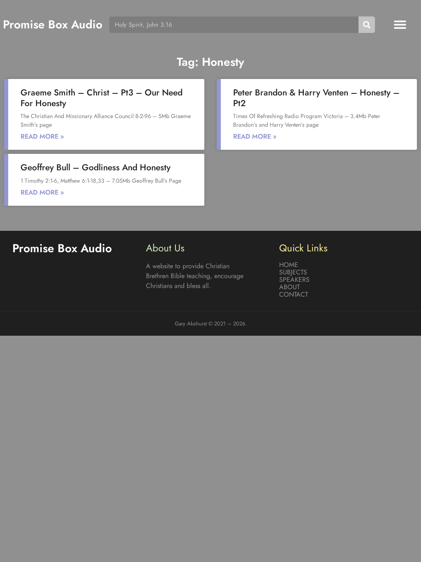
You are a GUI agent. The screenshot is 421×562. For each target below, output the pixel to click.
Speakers (294, 279)
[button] (400, 25)
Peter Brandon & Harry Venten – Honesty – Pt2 (316, 97)
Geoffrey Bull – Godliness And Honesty (96, 167)
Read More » (42, 136)
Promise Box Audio (52, 24)
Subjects (293, 272)
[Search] (367, 24)
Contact (293, 294)
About (289, 287)
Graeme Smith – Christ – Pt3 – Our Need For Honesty (102, 97)
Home (288, 265)
